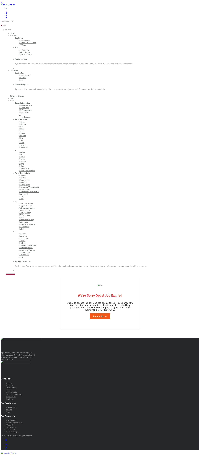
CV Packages (24, 50)
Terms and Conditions (14, 394)
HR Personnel (24, 227)
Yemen (22, 159)
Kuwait (21, 129)
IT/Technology (24, 215)
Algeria (22, 133)
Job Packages (24, 52)
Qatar (21, 126)
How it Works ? (24, 40)
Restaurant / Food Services (29, 192)
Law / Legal (23, 194)
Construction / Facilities (27, 245)
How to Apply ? (24, 75)
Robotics (22, 175)
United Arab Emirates (27, 171)
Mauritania (23, 147)
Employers (14, 36)
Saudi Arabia (24, 168)
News (12, 98)
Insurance (23, 234)
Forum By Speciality (22, 173)
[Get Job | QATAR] (8, 4)
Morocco (22, 136)
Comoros (22, 161)
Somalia (22, 145)
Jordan (22, 152)
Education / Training (26, 220)
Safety (21, 196)
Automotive (23, 238)
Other (21, 257)
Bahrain (22, 166)
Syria (21, 140)
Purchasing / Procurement (29, 187)
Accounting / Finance (27, 250)
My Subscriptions (25, 110)
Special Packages (25, 55)
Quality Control (24, 189)
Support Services (25, 206)
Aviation (22, 241)
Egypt (21, 164)
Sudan (21, 143)
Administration (24, 252)
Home (12, 33)
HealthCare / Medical (27, 224)
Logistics (22, 178)
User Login (9, 399)
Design (21, 217)
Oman (21, 131)
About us (9, 383)
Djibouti (22, 157)
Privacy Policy (11, 397)
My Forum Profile (25, 105)
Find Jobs (22, 78)
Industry (22, 229)
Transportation (24, 210)
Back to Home (100, 316)
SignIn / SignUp (11, 392)
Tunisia (22, 122)
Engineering (23, 222)
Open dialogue (24, 117)
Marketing (23, 182)
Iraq (20, 154)
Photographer (24, 185)
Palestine (22, 124)
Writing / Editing (25, 213)
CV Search (23, 45)
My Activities (24, 112)
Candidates (14, 70)
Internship (23, 236)
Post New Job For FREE (27, 43)
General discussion (22, 103)
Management (24, 180)
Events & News (11, 387)
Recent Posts (24, 108)
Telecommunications (27, 208)
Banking (22, 243)
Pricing (17, 47)
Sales (21, 199)
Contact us (9, 385)
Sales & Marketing (26, 203)
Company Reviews (17, 96)
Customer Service (26, 248)
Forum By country (21, 119)
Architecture (24, 255)
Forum (12, 101)
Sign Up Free (10, 274)
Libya (21, 138)
